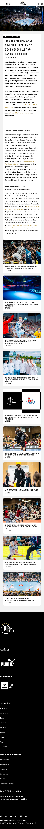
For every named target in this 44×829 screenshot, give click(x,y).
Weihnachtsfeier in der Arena (20, 113)
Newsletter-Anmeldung (18, 799)
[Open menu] (3, 4)
